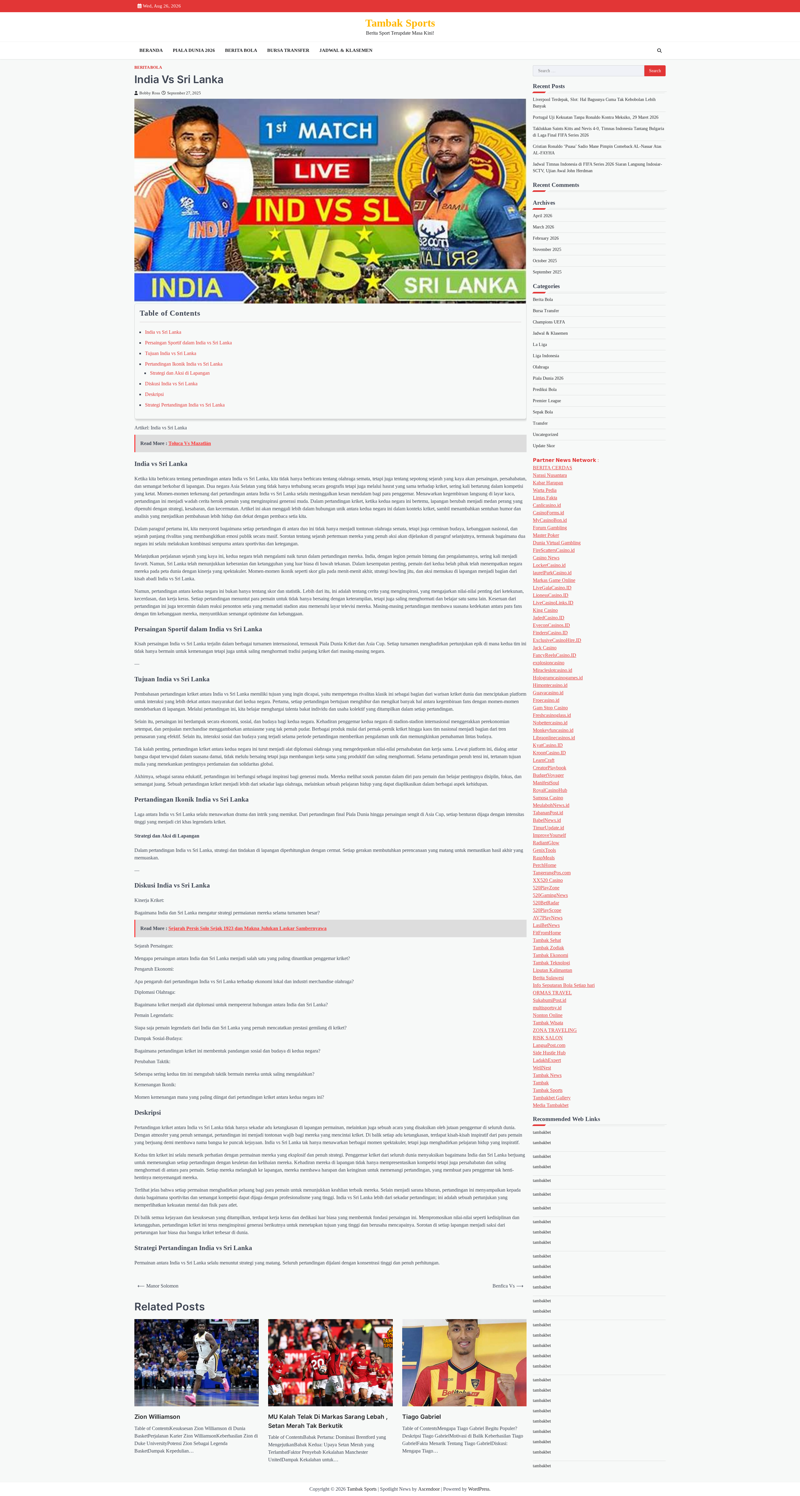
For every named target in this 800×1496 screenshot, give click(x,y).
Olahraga (541, 367)
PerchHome (544, 865)
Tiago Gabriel (421, 1416)
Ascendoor (429, 1489)
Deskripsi (154, 394)
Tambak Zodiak (548, 948)
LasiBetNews (546, 925)
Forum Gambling (550, 528)
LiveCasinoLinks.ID (553, 603)
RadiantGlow (546, 843)
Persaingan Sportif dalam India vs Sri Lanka (188, 342)
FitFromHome (547, 933)
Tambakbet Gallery (552, 1098)
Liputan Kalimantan (552, 970)
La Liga (540, 345)
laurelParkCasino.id (552, 573)
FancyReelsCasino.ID (554, 655)
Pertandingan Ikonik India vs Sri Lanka (183, 364)
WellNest (542, 1068)
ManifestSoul (546, 783)
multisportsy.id (547, 1008)
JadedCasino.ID (548, 618)
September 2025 (547, 272)
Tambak (541, 1083)
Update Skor (544, 446)
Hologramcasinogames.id (558, 678)
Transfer (540, 423)
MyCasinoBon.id (550, 520)
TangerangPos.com (552, 873)
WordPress (478, 1489)
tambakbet (542, 1132)
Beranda (151, 50)
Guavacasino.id (548, 693)
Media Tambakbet (550, 1105)
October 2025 (545, 261)
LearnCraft (543, 760)
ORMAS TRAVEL (552, 993)
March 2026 (543, 227)
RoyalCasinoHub (550, 790)
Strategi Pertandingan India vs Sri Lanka (185, 405)
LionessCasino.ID (550, 595)
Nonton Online (547, 1015)
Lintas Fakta (545, 498)
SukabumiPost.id (549, 1000)
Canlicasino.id (547, 505)
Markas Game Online (554, 580)
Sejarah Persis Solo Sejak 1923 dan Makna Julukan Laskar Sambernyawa (247, 928)
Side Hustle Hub (549, 1053)
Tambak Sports (400, 23)
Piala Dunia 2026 (194, 50)
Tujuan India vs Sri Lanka (170, 353)
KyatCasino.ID (548, 745)
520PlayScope (547, 910)
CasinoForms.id (548, 513)
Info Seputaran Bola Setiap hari (564, 985)
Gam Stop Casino (550, 708)
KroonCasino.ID (549, 753)
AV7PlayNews (547, 918)
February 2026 (546, 238)
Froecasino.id (546, 700)
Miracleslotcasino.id (552, 670)
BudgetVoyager (548, 775)
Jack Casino (545, 648)
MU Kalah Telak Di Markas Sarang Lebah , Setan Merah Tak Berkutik (328, 1421)
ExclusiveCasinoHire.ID (557, 640)
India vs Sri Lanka (163, 332)
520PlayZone (546, 888)
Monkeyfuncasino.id (553, 730)
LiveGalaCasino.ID (552, 588)
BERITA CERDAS (552, 468)
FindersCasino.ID (550, 633)
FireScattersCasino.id (554, 550)
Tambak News (547, 1075)
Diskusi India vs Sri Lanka (171, 383)
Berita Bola (241, 50)
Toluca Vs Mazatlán (189, 443)
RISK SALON (548, 1038)
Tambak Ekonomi (550, 955)
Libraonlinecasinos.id (554, 738)
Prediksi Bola (545, 390)
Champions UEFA (549, 322)
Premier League (547, 401)
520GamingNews (550, 895)
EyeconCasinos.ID (551, 625)
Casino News (546, 558)
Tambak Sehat (547, 940)
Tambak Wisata (548, 1023)
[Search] (659, 50)
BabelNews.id (547, 820)
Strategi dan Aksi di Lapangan (180, 373)
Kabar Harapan (548, 483)
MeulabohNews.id (551, 805)
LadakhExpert (547, 1060)
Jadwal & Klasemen (345, 50)
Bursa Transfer (288, 50)
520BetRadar (546, 903)
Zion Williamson (157, 1416)
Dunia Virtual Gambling (557, 543)
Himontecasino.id (550, 685)
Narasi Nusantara (550, 475)
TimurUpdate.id (548, 828)
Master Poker (546, 535)
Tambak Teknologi (551, 963)
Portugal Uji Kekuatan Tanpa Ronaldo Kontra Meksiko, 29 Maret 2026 (595, 117)
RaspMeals (544, 858)
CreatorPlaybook (549, 768)
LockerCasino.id (549, 565)
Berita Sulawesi (548, 978)
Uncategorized (545, 435)
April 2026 (542, 216)
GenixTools (544, 850)
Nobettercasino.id (550, 723)
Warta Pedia (545, 490)
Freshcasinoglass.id (552, 715)
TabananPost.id (548, 813)
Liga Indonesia (546, 356)
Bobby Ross (149, 93)
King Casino (545, 610)
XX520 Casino (548, 880)
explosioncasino (548, 663)
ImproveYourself (549, 835)
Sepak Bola (543, 412)
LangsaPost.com (549, 1045)
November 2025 (547, 250)
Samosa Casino (548, 798)
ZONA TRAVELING (555, 1030)
